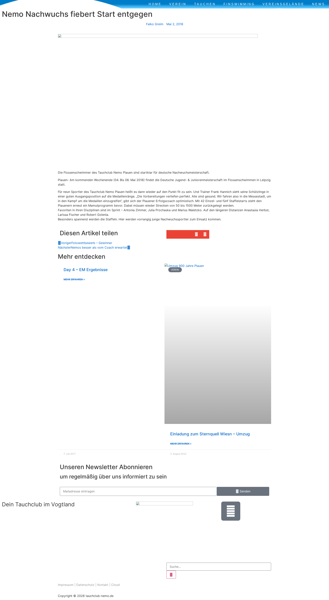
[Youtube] (83, 567)
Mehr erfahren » (74, 279)
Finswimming (239, 4)
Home (155, 4)
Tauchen (205, 4)
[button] (170, 234)
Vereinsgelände (283, 4)
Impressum (65, 585)
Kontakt (102, 585)
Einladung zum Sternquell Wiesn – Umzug (210, 434)
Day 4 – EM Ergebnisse (86, 269)
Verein (178, 4)
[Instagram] (62, 567)
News (318, 4)
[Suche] (171, 575)
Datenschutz (85, 585)
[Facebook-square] (73, 567)
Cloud (115, 585)
